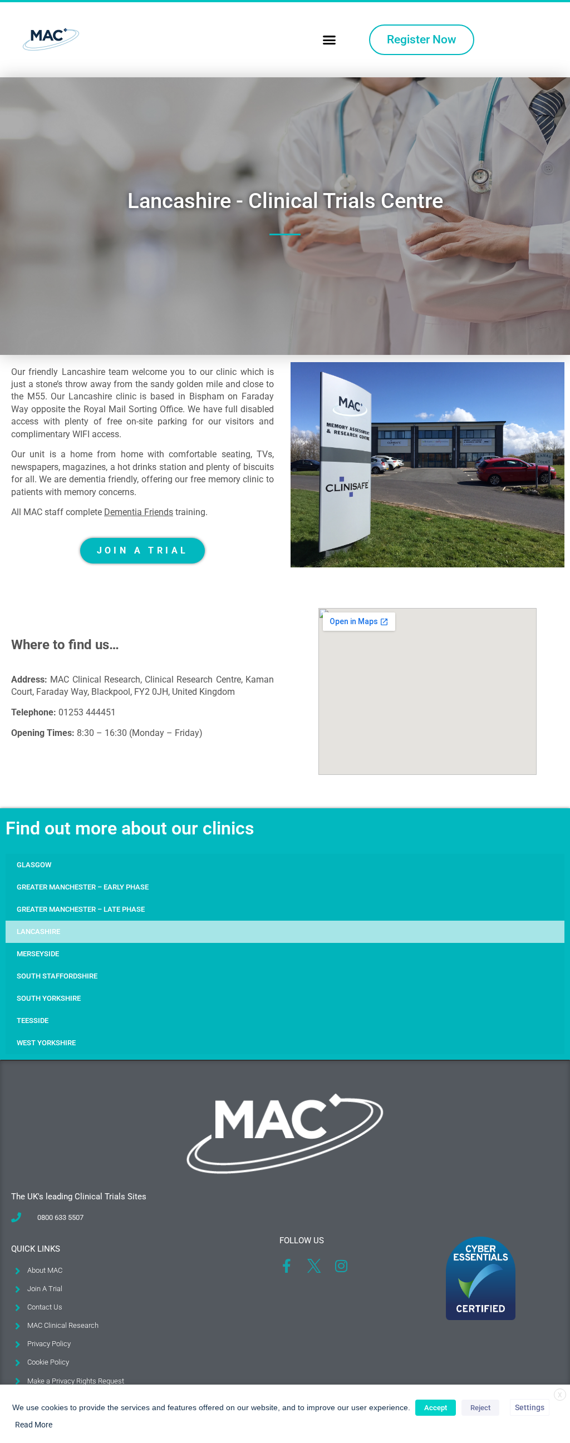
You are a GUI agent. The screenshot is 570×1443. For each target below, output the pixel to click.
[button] (329, 40)
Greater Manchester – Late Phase (81, 909)
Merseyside (38, 954)
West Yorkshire (46, 1043)
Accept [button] (435, 1408)
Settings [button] (529, 1407)
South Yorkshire (49, 998)
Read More (33, 1424)
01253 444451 (87, 712)
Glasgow (34, 865)
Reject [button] (480, 1408)
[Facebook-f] (286, 1266)
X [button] (560, 1395)
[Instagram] (341, 1266)
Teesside (32, 1020)
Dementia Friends (138, 512)
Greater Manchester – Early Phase (83, 887)
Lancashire (38, 931)
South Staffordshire (57, 976)
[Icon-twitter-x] (314, 1266)
